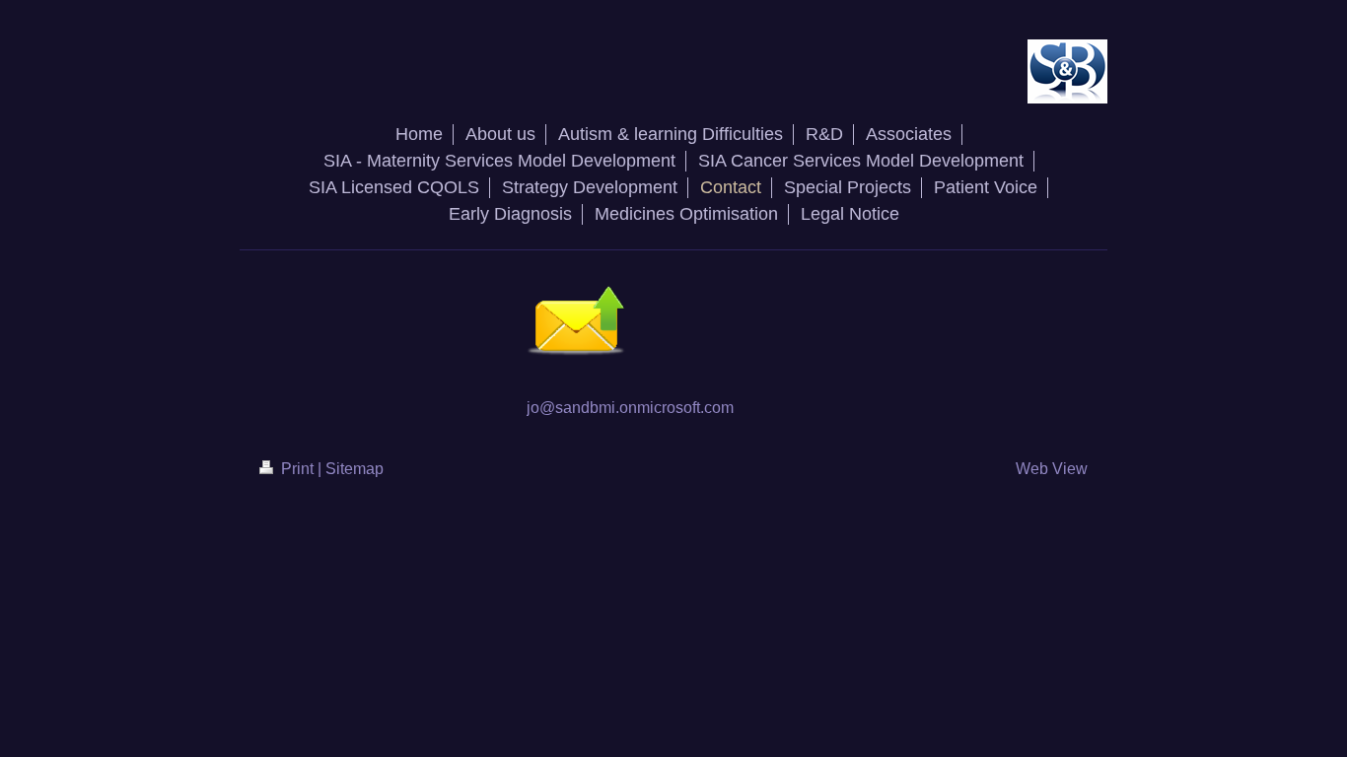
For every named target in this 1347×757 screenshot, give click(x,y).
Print (297, 468)
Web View (1052, 468)
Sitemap (354, 468)
